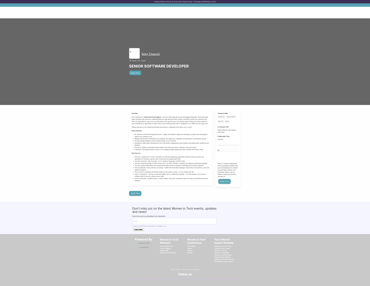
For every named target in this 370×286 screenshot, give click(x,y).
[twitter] (190, 278)
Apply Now (135, 73)
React (220, 121)
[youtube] (197, 278)
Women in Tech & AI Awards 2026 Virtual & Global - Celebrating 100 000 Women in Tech (188, 2)
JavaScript (231, 117)
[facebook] (172, 278)
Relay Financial (151, 53)
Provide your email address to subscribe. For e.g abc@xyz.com (149, 226)
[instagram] (184, 278)
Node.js (221, 117)
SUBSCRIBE (138, 230)
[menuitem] (166, 246)
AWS (227, 121)
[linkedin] (178, 278)
